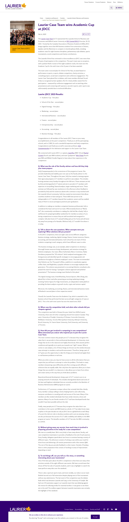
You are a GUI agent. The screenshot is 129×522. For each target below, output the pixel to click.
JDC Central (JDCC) (73, 41)
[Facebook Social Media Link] (108, 509)
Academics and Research (52, 18)
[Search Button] (111, 8)
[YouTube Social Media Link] (116, 509)
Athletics (120, 2)
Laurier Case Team (47, 39)
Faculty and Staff (95, 509)
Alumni (109, 2)
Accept (95, 517)
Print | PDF (87, 34)
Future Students (89, 2)
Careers (86, 509)
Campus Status (68, 509)
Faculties (62, 18)
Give (114, 2)
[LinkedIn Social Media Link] (112, 509)
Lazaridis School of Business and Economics (78, 18)
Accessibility (78, 509)
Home (41, 18)
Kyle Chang (79, 155)
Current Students (100, 2)
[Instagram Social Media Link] (104, 509)
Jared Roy (71, 153)
